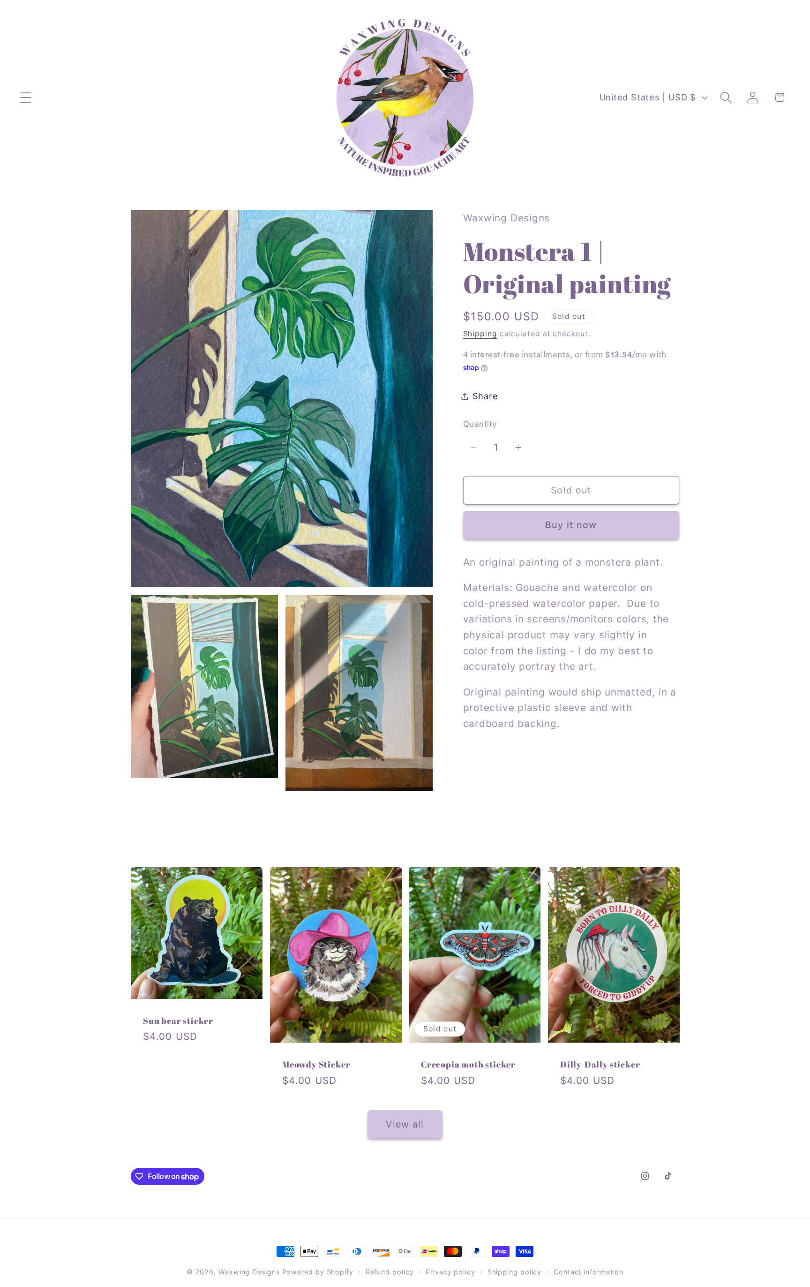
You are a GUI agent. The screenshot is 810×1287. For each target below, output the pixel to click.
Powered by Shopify (317, 1272)
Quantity (480, 424)
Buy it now (571, 524)
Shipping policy (515, 1272)
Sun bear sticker (178, 1020)
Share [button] (485, 396)
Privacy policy (450, 1272)
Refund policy (390, 1272)
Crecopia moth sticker (468, 1064)
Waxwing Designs (249, 1272)
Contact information (588, 1272)
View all (405, 1124)
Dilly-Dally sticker (600, 1064)
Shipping (480, 333)
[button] (25, 97)
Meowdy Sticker (316, 1064)
